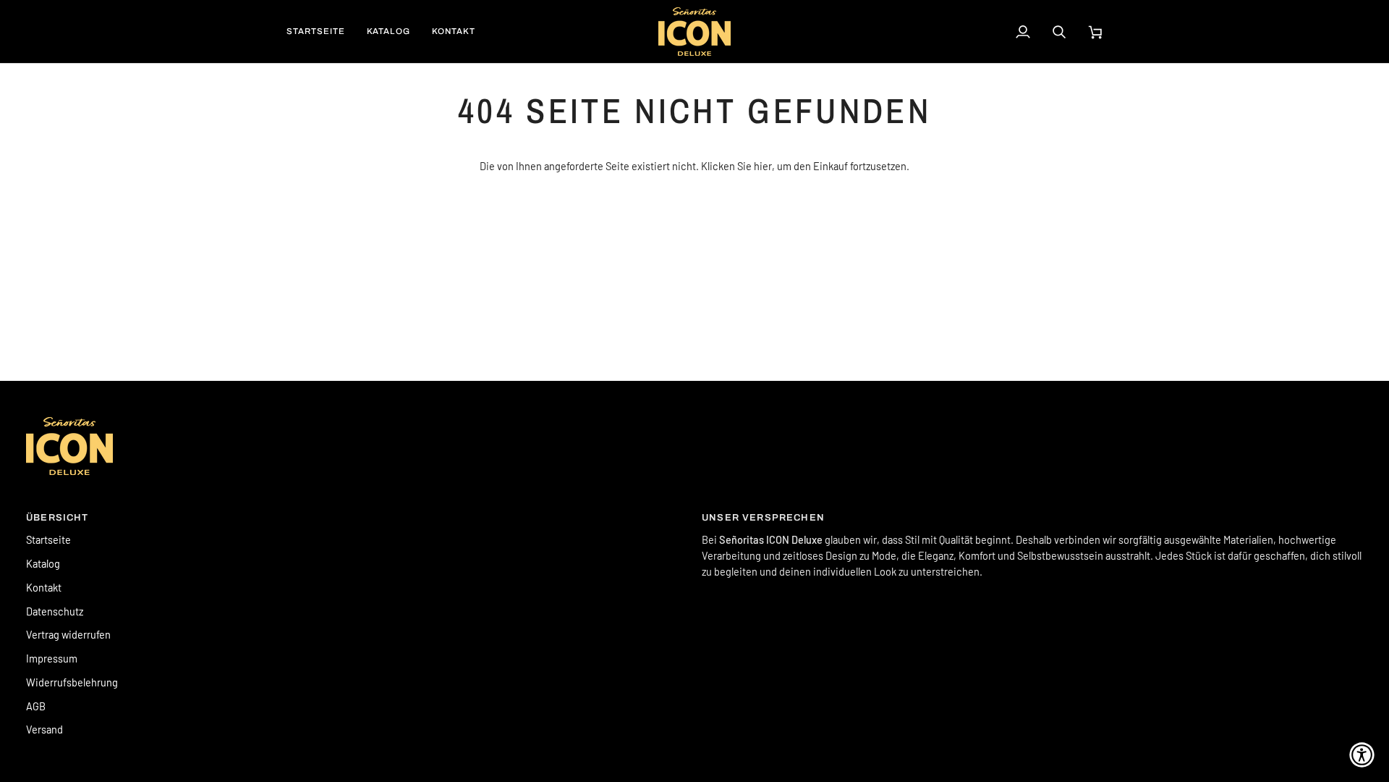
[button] (1362, 755)
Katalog (43, 563)
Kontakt (43, 587)
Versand (44, 729)
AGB (36, 705)
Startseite (48, 539)
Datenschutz (54, 611)
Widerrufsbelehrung (72, 682)
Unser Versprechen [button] (763, 518)
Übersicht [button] (57, 518)
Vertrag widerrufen (68, 634)
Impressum (51, 658)
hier (763, 165)
